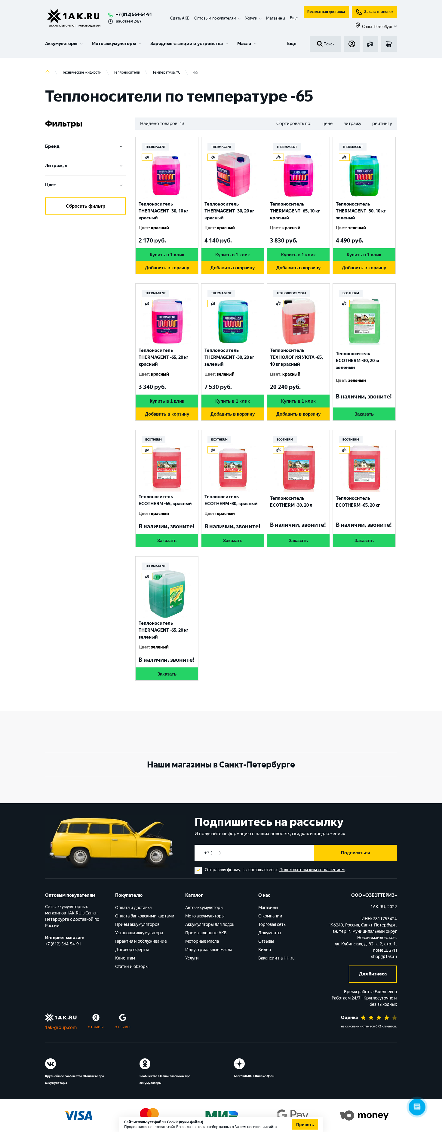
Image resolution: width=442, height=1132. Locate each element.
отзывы (96, 1027)
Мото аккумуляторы (114, 43)
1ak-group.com (61, 1027)
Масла (244, 43)
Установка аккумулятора (139, 932)
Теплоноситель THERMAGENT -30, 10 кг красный (163, 211)
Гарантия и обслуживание (141, 941)
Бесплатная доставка (326, 12)
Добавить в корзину (167, 267)
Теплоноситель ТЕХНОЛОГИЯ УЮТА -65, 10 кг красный (296, 357)
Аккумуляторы (61, 43)
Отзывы (266, 941)
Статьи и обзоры (132, 966)
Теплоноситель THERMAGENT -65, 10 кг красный (295, 211)
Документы (269, 932)
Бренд (52, 146)
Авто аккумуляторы (204, 907)
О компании (270, 916)
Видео (264, 949)
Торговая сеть (272, 924)
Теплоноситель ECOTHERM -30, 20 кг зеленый (358, 360)
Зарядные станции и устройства (186, 43)
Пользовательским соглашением (312, 869)
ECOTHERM (350, 293)
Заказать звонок (378, 12)
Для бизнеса (373, 974)
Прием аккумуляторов (137, 924)
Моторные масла (202, 941)
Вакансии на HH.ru (276, 958)
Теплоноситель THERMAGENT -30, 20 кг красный (229, 211)
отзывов (368, 1026)
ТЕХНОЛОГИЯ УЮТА (291, 293)
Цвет (50, 185)
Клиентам (125, 958)
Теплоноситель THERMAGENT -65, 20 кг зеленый (163, 630)
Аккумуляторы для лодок (209, 924)
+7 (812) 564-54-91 (134, 14)
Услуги (192, 958)
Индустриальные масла (208, 949)
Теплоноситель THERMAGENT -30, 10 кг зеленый (360, 211)
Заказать (364, 413)
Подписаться (355, 852)
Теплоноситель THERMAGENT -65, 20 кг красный (163, 357)
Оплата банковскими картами (144, 916)
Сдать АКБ (179, 18)
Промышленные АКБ (206, 932)
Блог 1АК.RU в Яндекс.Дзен (254, 1076)
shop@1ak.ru (384, 956)
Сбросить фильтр (85, 206)
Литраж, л (56, 165)
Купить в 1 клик (167, 254)
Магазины (275, 18)
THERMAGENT (155, 147)
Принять (305, 1124)
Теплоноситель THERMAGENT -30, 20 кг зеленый (229, 357)
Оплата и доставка (133, 907)
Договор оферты (132, 949)
